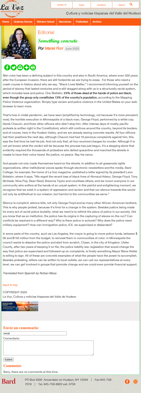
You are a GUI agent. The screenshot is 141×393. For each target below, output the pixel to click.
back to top (10, 285)
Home (5, 21)
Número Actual (45, 21)
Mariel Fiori (54, 48)
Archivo (97, 21)
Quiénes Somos (23, 21)
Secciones (65, 21)
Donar (81, 5)
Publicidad (82, 21)
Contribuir (101, 5)
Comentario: (11, 338)
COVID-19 (61, 5)
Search (122, 5)
